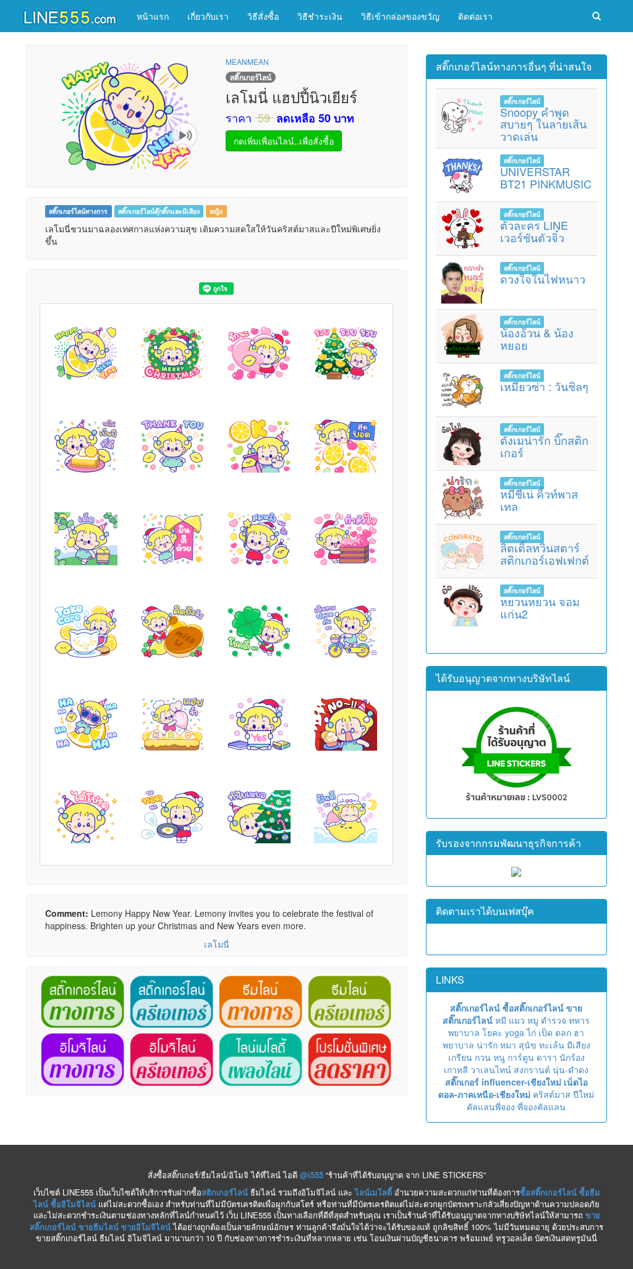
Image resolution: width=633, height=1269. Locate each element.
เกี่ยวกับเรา (208, 16)
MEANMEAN (247, 61)
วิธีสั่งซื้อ (263, 16)
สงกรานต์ (532, 1069)
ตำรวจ (553, 1020)
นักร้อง (572, 1057)
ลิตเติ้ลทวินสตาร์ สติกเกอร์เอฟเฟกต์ (544, 553)
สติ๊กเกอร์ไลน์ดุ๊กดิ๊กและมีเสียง (159, 211)
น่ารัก (487, 1045)
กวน (483, 1057)
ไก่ (531, 1032)
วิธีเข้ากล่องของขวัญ (400, 16)
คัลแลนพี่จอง (491, 1106)
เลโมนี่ (216, 944)
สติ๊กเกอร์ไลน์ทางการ (78, 211)
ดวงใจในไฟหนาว (542, 279)
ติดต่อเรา (475, 16)
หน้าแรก (153, 16)
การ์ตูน (521, 1057)
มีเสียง (578, 1045)
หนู (499, 1057)
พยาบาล (464, 1032)
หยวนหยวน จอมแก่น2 (540, 607)
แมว (517, 1020)
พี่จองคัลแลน (541, 1106)
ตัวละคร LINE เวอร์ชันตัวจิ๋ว (534, 231)
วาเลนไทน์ (490, 1069)
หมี (500, 1020)
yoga (514, 1032)
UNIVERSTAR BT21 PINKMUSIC (546, 177)
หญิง (216, 211)
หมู (532, 1020)
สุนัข (528, 1045)
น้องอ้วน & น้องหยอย (537, 338)
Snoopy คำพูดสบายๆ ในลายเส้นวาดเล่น (543, 124)
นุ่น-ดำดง (570, 1069)
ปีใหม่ (583, 1094)
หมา (508, 1045)
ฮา (579, 1032)
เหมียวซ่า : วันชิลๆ (544, 386)
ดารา (547, 1057)
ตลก (563, 1032)
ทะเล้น (551, 1045)
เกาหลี (456, 1069)
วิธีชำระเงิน (319, 16)
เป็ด (545, 1032)
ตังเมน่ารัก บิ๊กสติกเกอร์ (544, 446)
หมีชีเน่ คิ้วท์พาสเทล (539, 500)
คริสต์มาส (552, 1094)
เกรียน (460, 1057)
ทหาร (579, 1020)
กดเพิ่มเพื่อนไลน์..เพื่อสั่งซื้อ (284, 141)
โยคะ (492, 1032)
